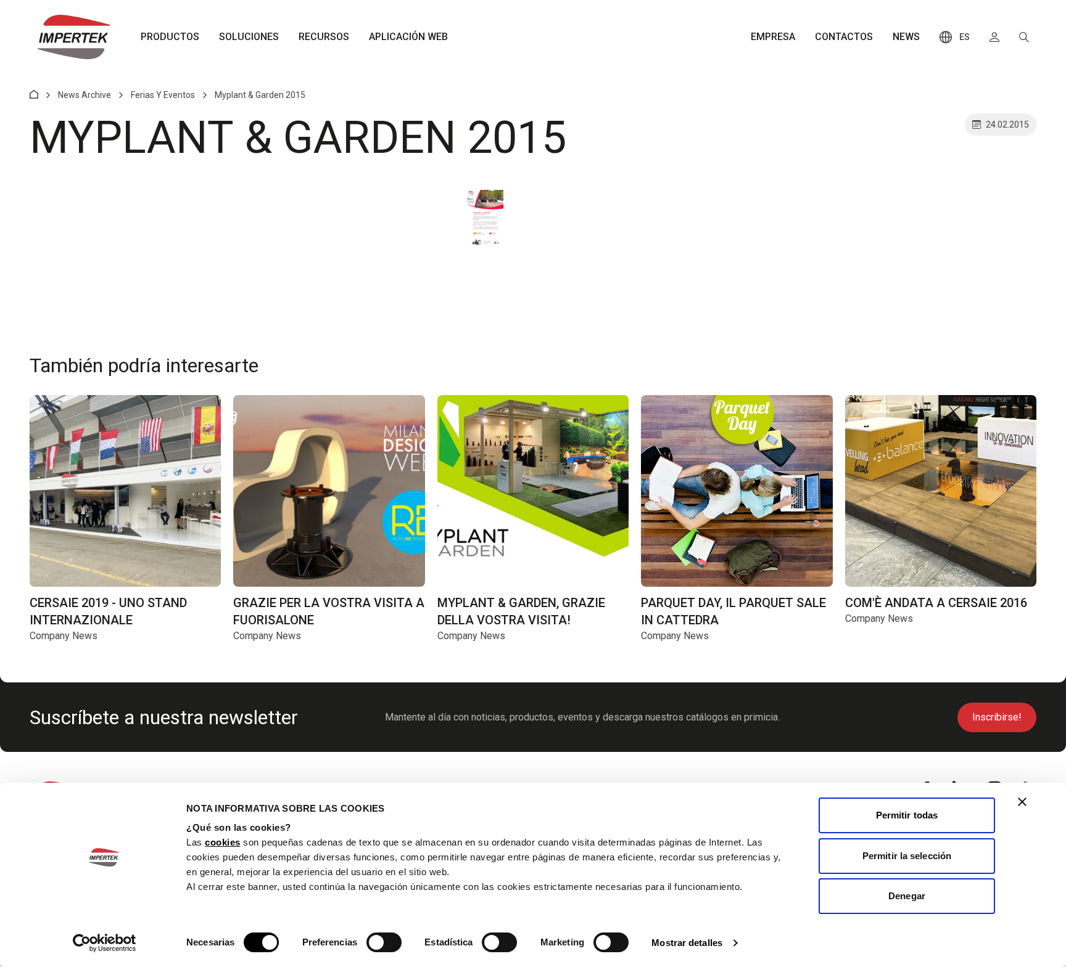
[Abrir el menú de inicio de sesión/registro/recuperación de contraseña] (994, 37)
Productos (170, 37)
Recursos (324, 37)
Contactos (844, 37)
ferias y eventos (163, 95)
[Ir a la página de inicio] (74, 37)
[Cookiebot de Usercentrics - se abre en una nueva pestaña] (105, 943)
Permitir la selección (906, 856)
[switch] (384, 942)
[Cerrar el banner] (1022, 802)
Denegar (906, 896)
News (906, 37)
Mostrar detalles (686, 942)
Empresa (773, 37)
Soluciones (249, 37)
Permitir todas (907, 815)
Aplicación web (408, 37)
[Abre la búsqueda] (1024, 37)
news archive (84, 95)
